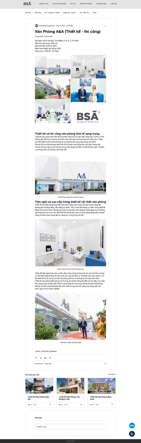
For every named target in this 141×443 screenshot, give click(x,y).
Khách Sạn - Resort (69, 12)
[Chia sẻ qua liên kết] (50, 358)
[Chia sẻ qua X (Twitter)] (41, 358)
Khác (94, 12)
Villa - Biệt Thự (84, 12)
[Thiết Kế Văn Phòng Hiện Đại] (39, 386)
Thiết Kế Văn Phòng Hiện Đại (38, 398)
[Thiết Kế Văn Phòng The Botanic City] (70, 386)
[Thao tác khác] (105, 26)
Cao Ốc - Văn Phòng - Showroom (46, 351)
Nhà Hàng (38, 12)
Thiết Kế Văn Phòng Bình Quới (100, 398)
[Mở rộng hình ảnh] (52, 65)
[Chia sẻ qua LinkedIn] (45, 358)
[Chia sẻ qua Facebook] (36, 358)
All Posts (28, 12)
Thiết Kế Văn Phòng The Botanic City (69, 398)
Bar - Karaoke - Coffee (52, 12)
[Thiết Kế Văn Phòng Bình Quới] (101, 386)
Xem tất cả (112, 374)
